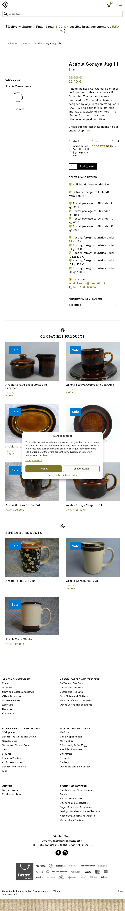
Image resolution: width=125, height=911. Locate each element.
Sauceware (8, 709)
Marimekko (66, 740)
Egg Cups (7, 704)
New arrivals (10, 790)
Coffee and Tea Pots (71, 687)
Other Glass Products (72, 820)
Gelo (120, 891)
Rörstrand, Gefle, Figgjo (74, 745)
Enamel (64, 758)
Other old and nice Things (75, 766)
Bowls (63, 794)
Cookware (8, 713)
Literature (66, 753)
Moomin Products (12, 758)
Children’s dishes (12, 762)
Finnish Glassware (71, 749)
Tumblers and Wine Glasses (76, 790)
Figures (6, 753)
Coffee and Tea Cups (72, 683)
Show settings (81, 468)
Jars (4, 749)
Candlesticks (9, 740)
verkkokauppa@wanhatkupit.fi (88, 283)
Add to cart (87, 166)
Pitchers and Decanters (74, 802)
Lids (4, 770)
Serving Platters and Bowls (18, 691)
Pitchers (7, 687)
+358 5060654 (87, 287)
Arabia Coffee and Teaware (80, 679)
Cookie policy (55, 475)
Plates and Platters (71, 798)
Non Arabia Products (75, 728)
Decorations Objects (14, 766)
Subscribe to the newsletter (16, 891)
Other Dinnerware (13, 696)
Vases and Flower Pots (15, 745)
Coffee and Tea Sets (71, 691)
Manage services (33, 460)
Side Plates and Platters (74, 696)
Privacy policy (70, 475)
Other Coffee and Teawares (76, 704)
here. (87, 130)
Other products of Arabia (21, 728)
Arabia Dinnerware (16, 679)
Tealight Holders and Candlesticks (80, 811)
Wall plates (9, 732)
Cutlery (64, 762)
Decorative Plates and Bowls (19, 736)
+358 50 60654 (48, 844)
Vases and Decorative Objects (77, 815)
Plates (6, 683)
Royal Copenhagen (71, 736)
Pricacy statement (41, 891)
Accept (44, 468)
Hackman (65, 732)
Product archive (11, 794)
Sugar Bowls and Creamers (76, 700)
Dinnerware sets (12, 700)
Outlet (7, 786)
